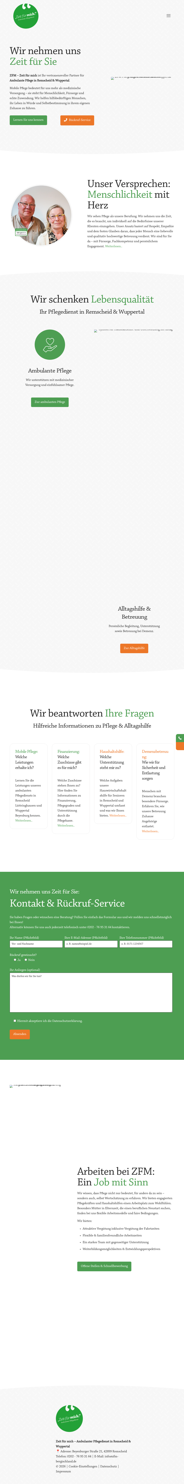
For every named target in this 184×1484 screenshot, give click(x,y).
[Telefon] (180, 738)
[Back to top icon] (167, 1476)
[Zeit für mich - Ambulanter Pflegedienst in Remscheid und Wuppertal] (25, 16)
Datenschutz (108, 1466)
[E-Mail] (180, 746)
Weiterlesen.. (113, 246)
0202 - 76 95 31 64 (99, 927)
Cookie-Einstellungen (83, 1466)
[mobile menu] (168, 16)
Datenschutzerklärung (67, 1021)
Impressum (63, 1471)
